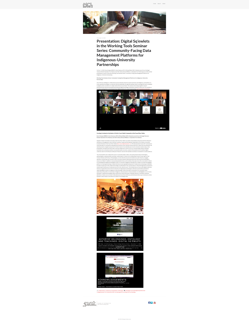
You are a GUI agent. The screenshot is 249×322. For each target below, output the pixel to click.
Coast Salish (133, 290)
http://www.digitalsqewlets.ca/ (124, 143)
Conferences (108, 290)
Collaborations (101, 290)
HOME (154, 3)
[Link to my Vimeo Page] (152, 303)
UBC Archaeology (117, 292)
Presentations (114, 290)
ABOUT (159, 3)
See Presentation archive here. (143, 88)
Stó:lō (111, 292)
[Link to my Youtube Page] (155, 303)
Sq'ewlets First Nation (105, 292)
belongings (127, 290)
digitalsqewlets (139, 290)
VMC (122, 292)
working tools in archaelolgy (129, 292)
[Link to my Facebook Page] (149, 303)
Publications (120, 290)
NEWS (163, 3)
